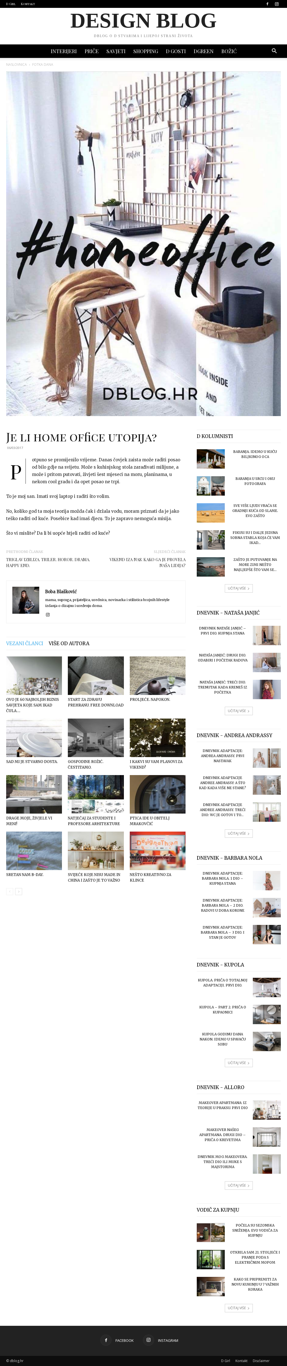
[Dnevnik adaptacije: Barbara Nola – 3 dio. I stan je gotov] (267, 934)
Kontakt (28, 4)
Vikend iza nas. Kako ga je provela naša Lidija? (148, 562)
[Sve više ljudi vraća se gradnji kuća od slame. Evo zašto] (211, 513)
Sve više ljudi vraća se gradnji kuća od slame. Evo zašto (255, 510)
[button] (274, 51)
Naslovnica (16, 64)
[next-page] (18, 891)
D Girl (11, 4)
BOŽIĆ (229, 51)
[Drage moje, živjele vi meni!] (34, 794)
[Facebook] (267, 4)
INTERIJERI (64, 51)
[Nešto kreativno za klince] (158, 851)
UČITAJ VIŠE (237, 588)
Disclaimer (261, 1360)
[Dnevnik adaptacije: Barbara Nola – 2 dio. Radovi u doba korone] (267, 907)
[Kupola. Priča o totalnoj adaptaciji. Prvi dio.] (267, 987)
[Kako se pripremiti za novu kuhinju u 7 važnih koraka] (211, 1286)
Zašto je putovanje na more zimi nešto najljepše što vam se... (255, 564)
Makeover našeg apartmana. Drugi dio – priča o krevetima (222, 1135)
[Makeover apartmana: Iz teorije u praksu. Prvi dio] (267, 1110)
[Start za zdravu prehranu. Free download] (96, 675)
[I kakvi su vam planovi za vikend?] (158, 738)
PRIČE (92, 51)
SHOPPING (145, 51)
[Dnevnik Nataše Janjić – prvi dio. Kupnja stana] (267, 635)
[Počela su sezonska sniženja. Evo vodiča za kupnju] (211, 1232)
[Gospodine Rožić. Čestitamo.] (96, 738)
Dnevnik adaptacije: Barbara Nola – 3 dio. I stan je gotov (222, 932)
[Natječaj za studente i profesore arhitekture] (96, 794)
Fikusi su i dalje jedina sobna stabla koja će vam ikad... (255, 537)
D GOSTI (176, 51)
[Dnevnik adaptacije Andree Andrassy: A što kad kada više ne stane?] (267, 785)
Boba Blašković (61, 591)
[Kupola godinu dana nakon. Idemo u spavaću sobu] (267, 1041)
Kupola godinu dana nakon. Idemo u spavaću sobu (223, 1039)
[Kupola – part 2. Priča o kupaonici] (267, 1014)
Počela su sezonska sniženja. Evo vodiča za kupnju (255, 1230)
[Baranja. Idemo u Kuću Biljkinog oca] (211, 459)
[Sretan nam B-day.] (34, 851)
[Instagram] (276, 4)
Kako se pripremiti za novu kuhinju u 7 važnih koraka (255, 1284)
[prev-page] (9, 891)
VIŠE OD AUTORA (69, 643)
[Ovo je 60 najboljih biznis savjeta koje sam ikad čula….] (34, 675)
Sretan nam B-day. (24, 874)
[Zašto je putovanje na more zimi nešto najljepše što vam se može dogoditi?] (211, 567)
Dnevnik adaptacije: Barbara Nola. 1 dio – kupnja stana (222, 878)
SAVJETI (116, 51)
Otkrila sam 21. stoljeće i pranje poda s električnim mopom (255, 1257)
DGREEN (204, 51)
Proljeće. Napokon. (150, 699)
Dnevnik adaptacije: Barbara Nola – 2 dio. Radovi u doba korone (222, 905)
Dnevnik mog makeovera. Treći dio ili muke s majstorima (222, 1162)
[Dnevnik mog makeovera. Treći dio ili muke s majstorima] (267, 1164)
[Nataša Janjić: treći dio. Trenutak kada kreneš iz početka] (267, 689)
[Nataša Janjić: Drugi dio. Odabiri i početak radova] (267, 662)
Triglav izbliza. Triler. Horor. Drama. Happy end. (48, 562)
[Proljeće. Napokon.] (158, 675)
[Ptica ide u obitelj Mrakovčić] (158, 794)
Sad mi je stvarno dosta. (32, 761)
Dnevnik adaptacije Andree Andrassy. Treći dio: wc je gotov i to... (223, 810)
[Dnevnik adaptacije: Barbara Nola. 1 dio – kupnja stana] (267, 880)
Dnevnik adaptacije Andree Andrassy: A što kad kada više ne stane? (222, 783)
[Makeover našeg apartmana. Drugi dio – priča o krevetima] (267, 1137)
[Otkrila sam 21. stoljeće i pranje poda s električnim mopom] (211, 1259)
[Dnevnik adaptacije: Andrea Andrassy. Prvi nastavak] (267, 758)
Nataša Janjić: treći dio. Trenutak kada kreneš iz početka (222, 687)
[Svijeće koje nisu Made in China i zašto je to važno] (96, 851)
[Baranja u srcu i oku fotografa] (211, 486)
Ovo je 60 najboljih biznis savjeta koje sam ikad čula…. (32, 705)
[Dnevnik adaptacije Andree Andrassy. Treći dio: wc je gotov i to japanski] (267, 812)
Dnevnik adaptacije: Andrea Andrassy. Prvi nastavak (222, 756)
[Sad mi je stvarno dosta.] (34, 738)
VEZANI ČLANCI (24, 643)
